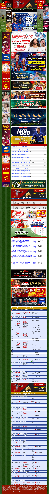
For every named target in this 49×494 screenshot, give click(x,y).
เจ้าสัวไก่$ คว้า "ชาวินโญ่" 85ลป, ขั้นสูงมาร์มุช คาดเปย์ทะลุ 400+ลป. (22, 255)
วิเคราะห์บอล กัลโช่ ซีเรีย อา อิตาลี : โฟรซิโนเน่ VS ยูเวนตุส (20, 171)
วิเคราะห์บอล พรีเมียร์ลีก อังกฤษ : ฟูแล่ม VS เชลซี (19, 159)
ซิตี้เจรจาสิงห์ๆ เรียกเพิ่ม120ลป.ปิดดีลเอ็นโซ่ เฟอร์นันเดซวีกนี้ (20, 240)
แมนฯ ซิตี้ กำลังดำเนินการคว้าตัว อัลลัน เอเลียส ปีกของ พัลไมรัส (21, 261)
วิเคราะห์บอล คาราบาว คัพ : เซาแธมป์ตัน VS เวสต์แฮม (20, 148)
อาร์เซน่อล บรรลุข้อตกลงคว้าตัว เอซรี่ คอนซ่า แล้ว (19, 266)
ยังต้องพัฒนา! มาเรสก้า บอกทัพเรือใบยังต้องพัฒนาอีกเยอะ (20, 246)
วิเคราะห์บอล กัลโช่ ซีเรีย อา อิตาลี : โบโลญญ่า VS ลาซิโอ (20, 160)
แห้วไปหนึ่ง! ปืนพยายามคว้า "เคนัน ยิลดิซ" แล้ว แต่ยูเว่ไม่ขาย (21, 245)
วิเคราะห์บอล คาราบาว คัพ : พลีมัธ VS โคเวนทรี (19, 154)
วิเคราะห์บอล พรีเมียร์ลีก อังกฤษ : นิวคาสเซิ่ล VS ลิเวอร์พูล (20, 170)
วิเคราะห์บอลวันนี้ (17, 491)
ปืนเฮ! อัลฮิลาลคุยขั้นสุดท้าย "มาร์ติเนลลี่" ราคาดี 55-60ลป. (20, 241)
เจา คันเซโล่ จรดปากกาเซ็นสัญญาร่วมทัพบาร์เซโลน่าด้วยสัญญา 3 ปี (22, 262)
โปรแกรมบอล (27, 9)
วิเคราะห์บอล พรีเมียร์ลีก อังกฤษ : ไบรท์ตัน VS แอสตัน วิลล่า (20, 168)
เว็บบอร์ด (34, 491)
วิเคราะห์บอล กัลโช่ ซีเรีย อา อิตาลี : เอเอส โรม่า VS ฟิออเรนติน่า (21, 162)
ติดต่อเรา (37, 491)
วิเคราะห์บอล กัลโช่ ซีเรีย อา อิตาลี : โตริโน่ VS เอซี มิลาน (20, 176)
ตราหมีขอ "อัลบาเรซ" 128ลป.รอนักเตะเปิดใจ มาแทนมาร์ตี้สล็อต (21, 244)
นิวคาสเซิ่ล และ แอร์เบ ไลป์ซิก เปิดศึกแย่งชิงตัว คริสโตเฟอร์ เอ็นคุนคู (22, 251)
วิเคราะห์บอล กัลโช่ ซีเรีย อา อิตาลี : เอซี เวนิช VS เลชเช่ (20, 173)
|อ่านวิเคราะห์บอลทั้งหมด (42, 178)
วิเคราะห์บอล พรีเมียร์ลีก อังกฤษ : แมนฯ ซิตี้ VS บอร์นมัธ (20, 167)
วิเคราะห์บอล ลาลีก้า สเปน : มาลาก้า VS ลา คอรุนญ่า (19, 165)
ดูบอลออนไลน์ (22, 9)
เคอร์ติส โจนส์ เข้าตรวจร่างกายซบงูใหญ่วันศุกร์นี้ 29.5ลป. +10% (21, 263)
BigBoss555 (34, 240)
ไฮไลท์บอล (33, 9)
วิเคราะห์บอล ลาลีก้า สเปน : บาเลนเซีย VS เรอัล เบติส (19, 146)
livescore (16, 9)
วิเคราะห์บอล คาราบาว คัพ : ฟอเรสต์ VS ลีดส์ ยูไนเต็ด (20, 157)
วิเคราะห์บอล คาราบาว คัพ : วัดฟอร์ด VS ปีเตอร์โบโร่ (19, 152)
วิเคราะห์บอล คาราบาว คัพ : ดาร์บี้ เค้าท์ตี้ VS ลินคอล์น (20, 151)
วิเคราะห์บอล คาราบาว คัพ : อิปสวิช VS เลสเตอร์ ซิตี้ (19, 149)
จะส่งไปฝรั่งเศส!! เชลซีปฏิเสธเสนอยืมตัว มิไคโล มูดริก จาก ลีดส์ (21, 250)
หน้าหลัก (13, 491)
